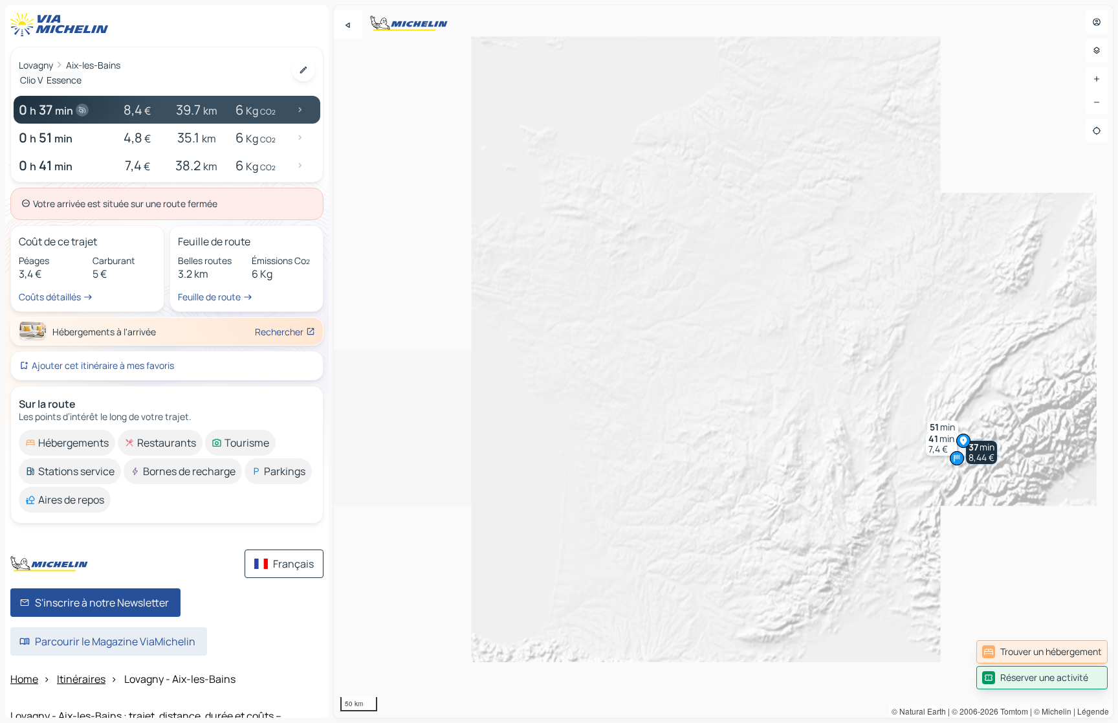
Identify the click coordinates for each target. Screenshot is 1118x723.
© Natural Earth (919, 711)
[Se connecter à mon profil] (1097, 22)
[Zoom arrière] (1097, 102)
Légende (1093, 711)
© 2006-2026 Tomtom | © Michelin (1011, 711)
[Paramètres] (1097, 50)
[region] (723, 361)
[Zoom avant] (1097, 79)
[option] (67, 443)
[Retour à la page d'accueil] (62, 24)
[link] (1042, 651)
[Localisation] (1097, 130)
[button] (981, 452)
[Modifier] (303, 70)
